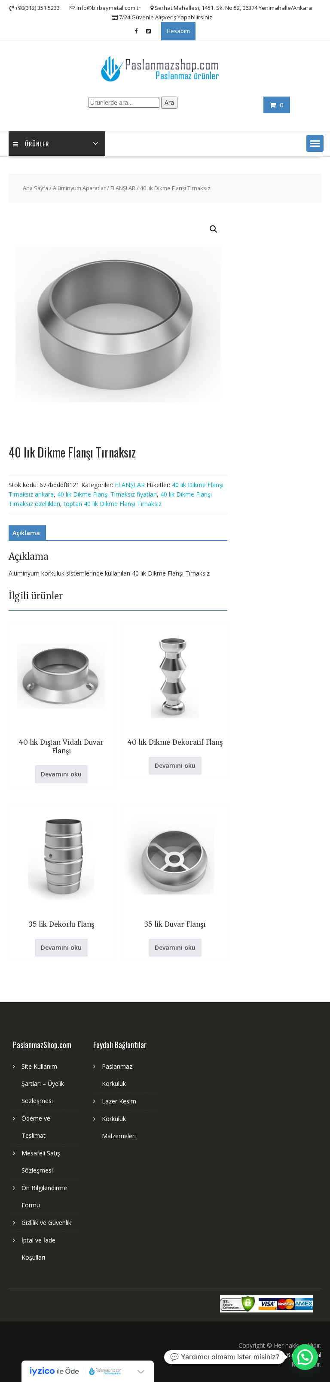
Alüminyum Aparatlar (79, 188)
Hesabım (178, 31)
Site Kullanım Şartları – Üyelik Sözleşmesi (42, 1083)
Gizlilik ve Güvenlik (46, 1222)
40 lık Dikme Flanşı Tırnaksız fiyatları (107, 494)
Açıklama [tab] (26, 533)
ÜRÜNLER (37, 143)
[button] (315, 143)
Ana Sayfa (35, 188)
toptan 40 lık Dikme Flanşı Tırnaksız (113, 504)
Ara (169, 102)
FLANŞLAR (122, 188)
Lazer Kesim (119, 1101)
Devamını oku (61, 774)
